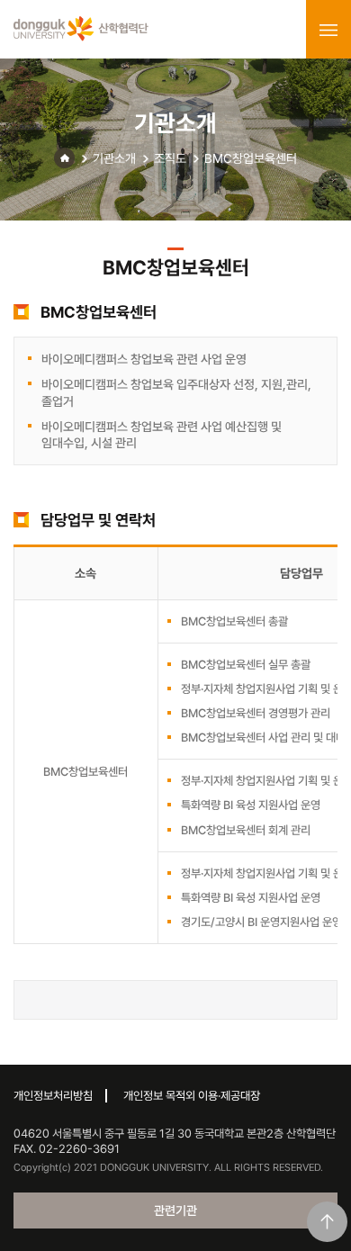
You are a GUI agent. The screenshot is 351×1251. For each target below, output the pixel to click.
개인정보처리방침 (53, 1095)
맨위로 (327, 1222)
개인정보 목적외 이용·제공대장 (191, 1095)
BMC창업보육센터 (250, 158)
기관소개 (114, 158)
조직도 (170, 158)
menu (329, 29)
